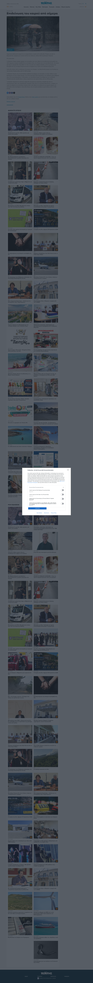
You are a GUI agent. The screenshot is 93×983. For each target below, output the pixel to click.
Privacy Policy (53, 512)
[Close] (68, 470)
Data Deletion (39, 512)
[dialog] (46, 491)
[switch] (62, 490)
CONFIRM (37, 508)
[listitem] (46, 487)
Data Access (46, 512)
